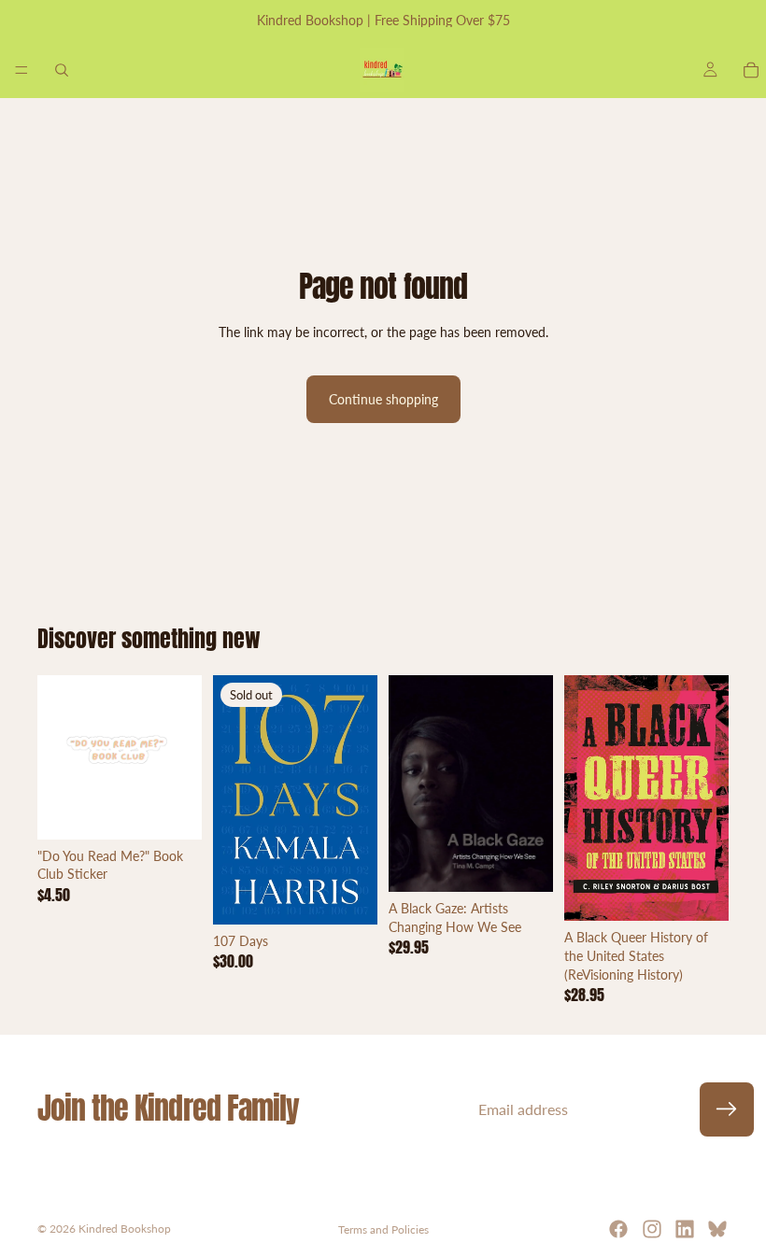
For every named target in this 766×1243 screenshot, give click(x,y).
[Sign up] (727, 1109)
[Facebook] (618, 1229)
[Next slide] (181, 757)
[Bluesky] (717, 1229)
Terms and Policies (383, 1229)
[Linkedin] (685, 1229)
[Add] (173, 810)
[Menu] (21, 70)
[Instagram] (652, 1229)
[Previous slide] (57, 757)
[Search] (61, 70)
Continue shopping (383, 399)
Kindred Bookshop (124, 1229)
